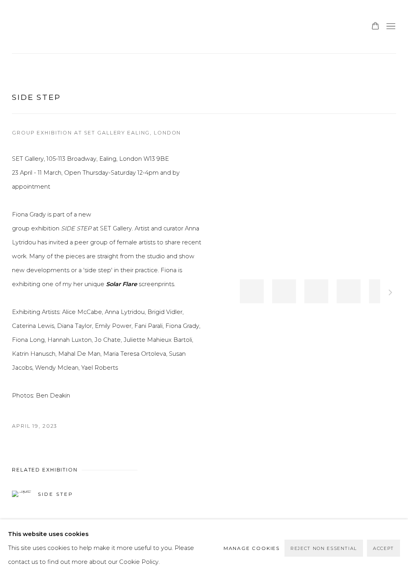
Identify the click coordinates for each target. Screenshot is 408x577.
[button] (252, 291)
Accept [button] (383, 548)
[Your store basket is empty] (375, 27)
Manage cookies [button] (252, 548)
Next (390, 293)
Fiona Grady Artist (52, 26)
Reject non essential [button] (323, 548)
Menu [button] (390, 27)
